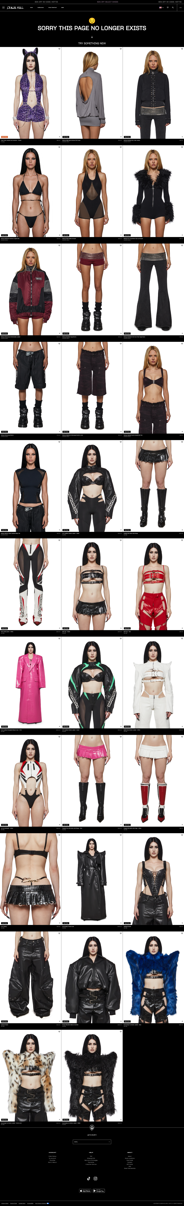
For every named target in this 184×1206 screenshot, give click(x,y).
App (130, 1166)
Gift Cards (130, 1164)
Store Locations (130, 1158)
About (129, 1156)
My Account (52, 1158)
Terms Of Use (13, 1203)
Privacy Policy (4, 1203)
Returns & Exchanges (91, 1160)
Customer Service (91, 1164)
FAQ (91, 1156)
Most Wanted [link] (52, 7)
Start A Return (52, 1162)
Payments (91, 1162)
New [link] (31, 7)
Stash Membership (129, 1168)
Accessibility (30, 1203)
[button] (46, 2)
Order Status (52, 1156)
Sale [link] (62, 7)
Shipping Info (91, 1158)
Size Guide (130, 1160)
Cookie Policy (22, 1203)
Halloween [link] (40, 7)
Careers (129, 1162)
